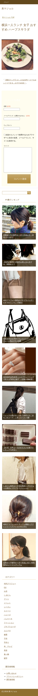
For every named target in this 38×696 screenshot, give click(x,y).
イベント (7, 603)
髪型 (5, 658)
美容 (5, 650)
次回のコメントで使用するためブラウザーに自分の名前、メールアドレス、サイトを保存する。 (19, 138)
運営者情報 (10, 679)
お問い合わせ (11, 673)
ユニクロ (7, 631)
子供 (5, 638)
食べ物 (6, 654)
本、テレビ (8, 646)
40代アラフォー (10, 584)
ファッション (9, 623)
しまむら (7, 595)
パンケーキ (8, 619)
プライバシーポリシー (14, 676)
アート (6, 599)
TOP (8, 17)
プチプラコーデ (10, 627)
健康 (5, 634)
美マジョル (8, 8)
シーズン (7, 607)
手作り (6, 642)
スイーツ (7, 611)
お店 (5, 591)
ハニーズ (7, 615)
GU (5, 587)
